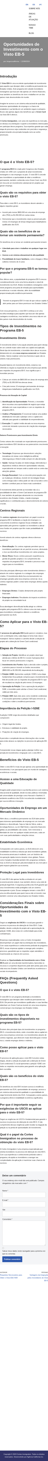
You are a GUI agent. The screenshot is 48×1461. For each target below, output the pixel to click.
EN (27, 5)
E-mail (5, 1200)
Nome (5, 1191)
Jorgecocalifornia (12, 61)
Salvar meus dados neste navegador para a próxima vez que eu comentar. (23, 1252)
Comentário (7, 1219)
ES (34, 5)
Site (3, 1210)
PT (40, 5)
